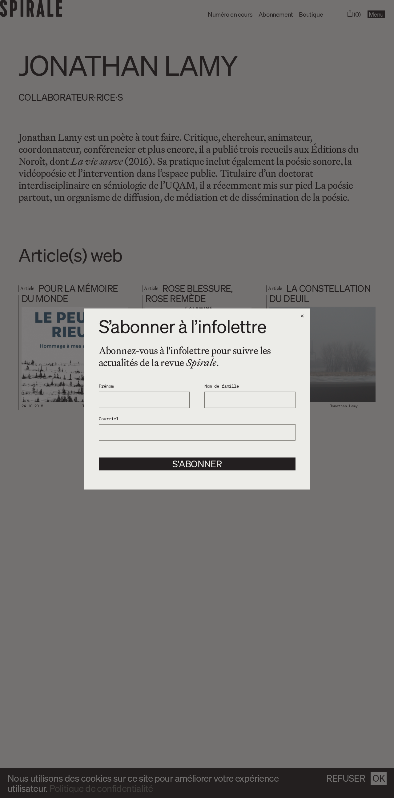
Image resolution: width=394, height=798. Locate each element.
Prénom (106, 386)
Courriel (109, 418)
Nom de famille (221, 386)
